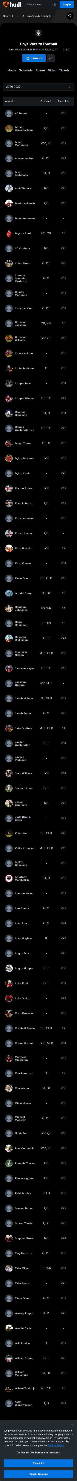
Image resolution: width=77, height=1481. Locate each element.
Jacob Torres (23, 713)
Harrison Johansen (21, 608)
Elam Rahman (23, 503)
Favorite (37, 58)
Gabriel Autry (23, 593)
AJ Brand (21, 113)
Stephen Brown (25, 1238)
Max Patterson (24, 1073)
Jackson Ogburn (20, 683)
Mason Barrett (24, 1043)
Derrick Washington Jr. (24, 428)
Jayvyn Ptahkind (20, 758)
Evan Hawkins (24, 548)
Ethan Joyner (23, 533)
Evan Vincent (23, 563)
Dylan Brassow (24, 458)
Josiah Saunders (21, 803)
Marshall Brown (25, 1028)
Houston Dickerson (21, 638)
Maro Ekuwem (24, 1013)
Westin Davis (23, 1328)
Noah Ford (21, 1133)
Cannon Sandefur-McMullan (21, 278)
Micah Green (23, 1103)
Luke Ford (21, 983)
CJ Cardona (22, 248)
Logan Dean (22, 953)
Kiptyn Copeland (21, 863)
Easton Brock (23, 488)
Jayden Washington (22, 743)
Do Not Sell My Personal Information (38, 1452)
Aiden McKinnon (21, 143)
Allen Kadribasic (22, 173)
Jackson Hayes (24, 668)
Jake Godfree (23, 728)
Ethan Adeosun (25, 518)
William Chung (24, 1358)
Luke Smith (22, 998)
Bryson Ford (23, 233)
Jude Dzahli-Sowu (23, 818)
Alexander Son (24, 158)
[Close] (72, 1425)
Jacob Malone (24, 698)
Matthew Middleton (21, 1058)
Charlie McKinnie (21, 293)
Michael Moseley (20, 1118)
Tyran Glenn (22, 1298)
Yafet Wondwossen (23, 1403)
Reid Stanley (23, 1193)
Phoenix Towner (25, 1163)
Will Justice (22, 1343)
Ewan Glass (22, 578)
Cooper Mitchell (25, 398)
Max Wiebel (22, 1088)
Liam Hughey (23, 938)
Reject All (38, 1463)
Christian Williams (21, 338)
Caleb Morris (23, 263)
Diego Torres (23, 443)
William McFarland (21, 1373)
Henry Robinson (21, 623)
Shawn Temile (24, 1223)
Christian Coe (23, 308)
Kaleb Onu (21, 833)
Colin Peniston (24, 368)
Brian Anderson (25, 218)
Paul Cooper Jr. (24, 1148)
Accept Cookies (38, 1474)
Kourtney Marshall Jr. (22, 878)
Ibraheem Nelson (21, 653)
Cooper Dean (23, 383)
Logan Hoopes (24, 968)
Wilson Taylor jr (25, 1388)
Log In (67, 4)
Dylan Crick (22, 473)
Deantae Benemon (21, 413)
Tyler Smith (22, 1283)
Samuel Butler (24, 1208)
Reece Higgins (24, 1178)
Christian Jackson (21, 323)
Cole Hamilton (24, 353)
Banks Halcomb (25, 203)
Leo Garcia (22, 908)
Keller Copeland (25, 848)
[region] (38, 1450)
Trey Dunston (23, 1253)
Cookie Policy (56, 1445)
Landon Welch (24, 893)
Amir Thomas (23, 188)
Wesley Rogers (24, 1313)
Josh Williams (24, 773)
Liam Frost (22, 923)
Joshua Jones (24, 788)
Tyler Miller (22, 1268)
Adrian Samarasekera (24, 128)
